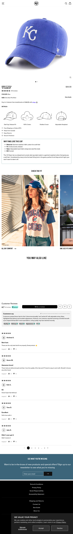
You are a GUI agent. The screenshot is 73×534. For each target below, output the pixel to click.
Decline (59, 528)
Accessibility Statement (36, 494)
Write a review (40, 307)
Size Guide (36, 507)
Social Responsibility (36, 491)
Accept (41, 528)
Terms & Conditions (36, 484)
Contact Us (36, 504)
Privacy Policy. (61, 522)
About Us (36, 511)
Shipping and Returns (36, 501)
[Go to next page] (48, 448)
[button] (6, 90)
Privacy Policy (36, 487)
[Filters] (65, 307)
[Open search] (60, 307)
